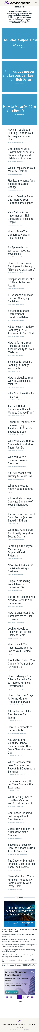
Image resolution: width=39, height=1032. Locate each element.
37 (28, 997)
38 (32, 997)
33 (11, 997)
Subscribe (19, 1027)
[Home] (17, 3)
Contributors (32, 1024)
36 (24, 997)
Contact (23, 1024)
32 (7, 997)
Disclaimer (6, 1024)
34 (15, 997)
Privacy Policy (15, 1024)
